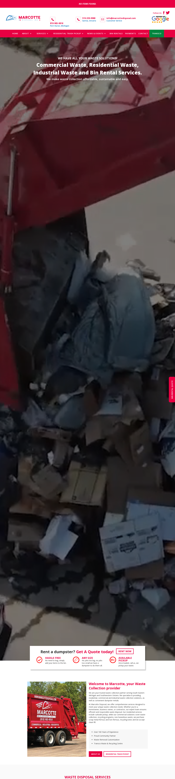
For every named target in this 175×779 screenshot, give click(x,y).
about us (95, 754)
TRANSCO (156, 33)
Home (15, 33)
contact (143, 33)
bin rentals (116, 33)
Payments (130, 33)
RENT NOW (124, 651)
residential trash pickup (117, 754)
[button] (26, 33)
